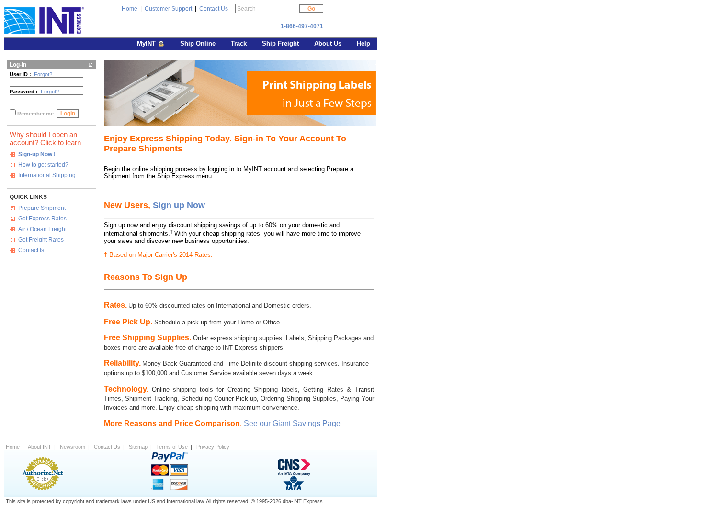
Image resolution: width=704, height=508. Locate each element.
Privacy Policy (212, 447)
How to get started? (43, 165)
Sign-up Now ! (37, 154)
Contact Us (213, 8)
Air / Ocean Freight (42, 229)
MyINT (147, 43)
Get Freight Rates (41, 239)
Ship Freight (281, 43)
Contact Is (31, 250)
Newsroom (72, 447)
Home (129, 8)
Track (240, 43)
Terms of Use (172, 447)
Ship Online (198, 43)
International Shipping (47, 175)
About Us (328, 43)
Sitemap (138, 447)
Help (363, 43)
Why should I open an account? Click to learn (45, 138)
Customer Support (168, 8)
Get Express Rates (42, 218)
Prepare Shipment (42, 208)
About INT (39, 447)
